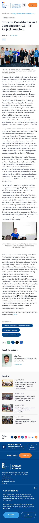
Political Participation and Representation (17, 325)
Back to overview (9, 18)
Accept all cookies (11, 515)
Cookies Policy (10, 494)
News (8, 13)
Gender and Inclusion (11, 335)
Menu (32, 5)
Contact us (25, 455)
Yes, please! (32, 446)
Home (3, 13)
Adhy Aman (14, 35)
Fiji (3, 40)
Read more (18, 364)
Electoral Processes (10, 330)
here (15, 315)
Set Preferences (28, 515)
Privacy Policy (22, 494)
